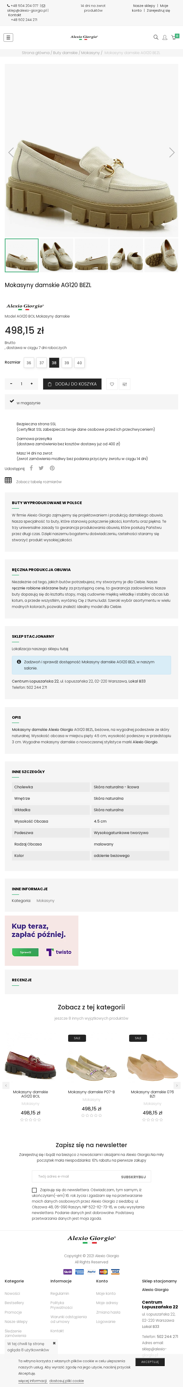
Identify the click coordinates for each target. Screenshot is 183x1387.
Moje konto (106, 1293)
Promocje (13, 1312)
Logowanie (106, 1321)
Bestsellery (14, 1302)
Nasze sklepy (144, 5)
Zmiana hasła (108, 1312)
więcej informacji (33, 1380)
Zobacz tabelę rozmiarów (39, 481)
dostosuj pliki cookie (66, 1380)
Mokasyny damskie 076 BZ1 (152, 1094)
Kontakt (14, 15)
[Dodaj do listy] (112, 384)
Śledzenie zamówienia (15, 1333)
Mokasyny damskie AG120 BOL (30, 1094)
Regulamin (60, 1293)
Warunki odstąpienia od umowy (69, 1319)
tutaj (64, 648)
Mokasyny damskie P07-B (91, 1092)
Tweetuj (41, 468)
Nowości (12, 1293)
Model (10, 316)
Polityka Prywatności (61, 1305)
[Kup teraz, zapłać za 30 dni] (41, 940)
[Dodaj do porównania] (124, 384)
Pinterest (52, 468)
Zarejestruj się (158, 10)
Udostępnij (31, 468)
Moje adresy (107, 1302)
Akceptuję (150, 1362)
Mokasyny (46, 900)
